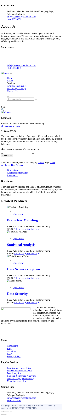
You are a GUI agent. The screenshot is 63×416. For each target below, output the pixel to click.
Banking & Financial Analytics (21, 376)
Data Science (17, 165)
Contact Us (12, 91)
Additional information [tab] (17, 172)
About (10, 80)
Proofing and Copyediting (19, 368)
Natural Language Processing (20, 378)
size (3, 149)
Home (10, 78)
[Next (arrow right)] (5, 414)
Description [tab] (12, 170)
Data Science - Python (23, 269)
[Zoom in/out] (2, 411)
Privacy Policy (14, 356)
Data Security (17, 294)
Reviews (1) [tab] (12, 175)
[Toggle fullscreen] (5, 411)
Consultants (12, 346)
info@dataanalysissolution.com (21, 65)
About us (11, 351)
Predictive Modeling (22, 220)
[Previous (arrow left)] (2, 414)
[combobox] (31, 149)
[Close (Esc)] (11, 411)
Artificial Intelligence (17, 86)
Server (41, 162)
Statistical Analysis (21, 245)
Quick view (18, 214)
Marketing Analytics (16, 381)
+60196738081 (14, 68)
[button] (2, 109)
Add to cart (7, 155)
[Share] (8, 411)
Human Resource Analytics (19, 370)
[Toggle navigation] (11, 73)
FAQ (9, 353)
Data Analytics (14, 373)
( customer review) (10, 126)
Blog (9, 348)
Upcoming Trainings (16, 88)
